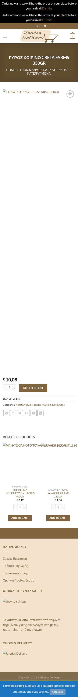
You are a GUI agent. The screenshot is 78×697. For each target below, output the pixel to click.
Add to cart (33, 388)
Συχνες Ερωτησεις (15, 558)
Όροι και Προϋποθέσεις (18, 580)
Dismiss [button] (47, 8)
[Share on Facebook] (13, 413)
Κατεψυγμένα (39, 73)
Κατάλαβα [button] (57, 691)
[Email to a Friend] (27, 413)
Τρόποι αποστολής (15, 573)
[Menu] (5, 36)
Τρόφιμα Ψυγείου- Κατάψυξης (44, 70)
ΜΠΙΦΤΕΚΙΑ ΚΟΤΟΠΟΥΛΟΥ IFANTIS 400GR (20, 493)
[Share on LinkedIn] (40, 413)
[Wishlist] (44, 26)
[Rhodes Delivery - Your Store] (39, 36)
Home (11, 70)
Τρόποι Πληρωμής (15, 566)
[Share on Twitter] (20, 413)
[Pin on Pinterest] (33, 413)
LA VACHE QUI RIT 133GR (58, 495)
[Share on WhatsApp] (6, 413)
